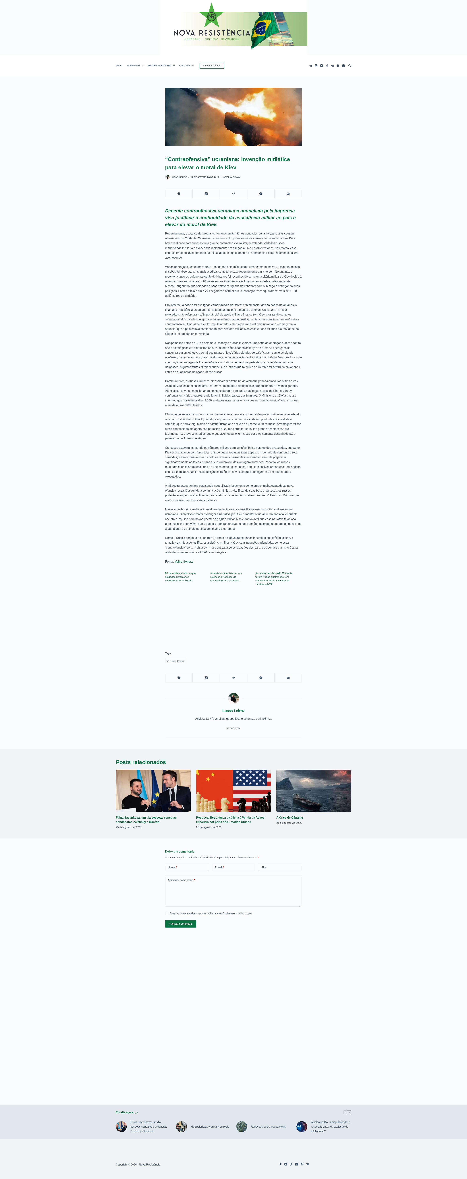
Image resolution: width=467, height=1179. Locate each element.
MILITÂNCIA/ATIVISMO (159, 65)
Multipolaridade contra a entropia (210, 1126)
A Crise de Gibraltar (289, 817)
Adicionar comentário (181, 880)
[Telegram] (310, 65)
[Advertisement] (233, 617)
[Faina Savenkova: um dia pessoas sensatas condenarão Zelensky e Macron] (153, 791)
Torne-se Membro (212, 65)
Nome (172, 867)
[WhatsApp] (261, 193)
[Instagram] (343, 65)
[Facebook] (338, 65)
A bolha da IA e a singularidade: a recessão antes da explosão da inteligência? (330, 1126)
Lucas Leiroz (175, 660)
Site (263, 867)
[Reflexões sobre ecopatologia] (241, 1126)
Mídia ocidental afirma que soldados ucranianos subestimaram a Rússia (180, 577)
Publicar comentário (180, 923)
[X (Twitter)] (316, 65)
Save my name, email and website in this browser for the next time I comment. (211, 913)
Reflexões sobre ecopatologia (268, 1126)
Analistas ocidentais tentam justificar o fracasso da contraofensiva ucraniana (226, 577)
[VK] (332, 65)
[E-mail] (288, 193)
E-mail (219, 867)
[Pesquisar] (349, 65)
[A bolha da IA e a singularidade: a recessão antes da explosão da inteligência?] (301, 1126)
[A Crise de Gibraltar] (313, 791)
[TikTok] (327, 65)
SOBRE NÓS (133, 65)
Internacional (232, 177)
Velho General (184, 561)
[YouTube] (321, 65)
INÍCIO (119, 65)
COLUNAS (184, 65)
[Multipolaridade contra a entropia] (181, 1126)
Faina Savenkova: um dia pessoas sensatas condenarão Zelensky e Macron (148, 1126)
